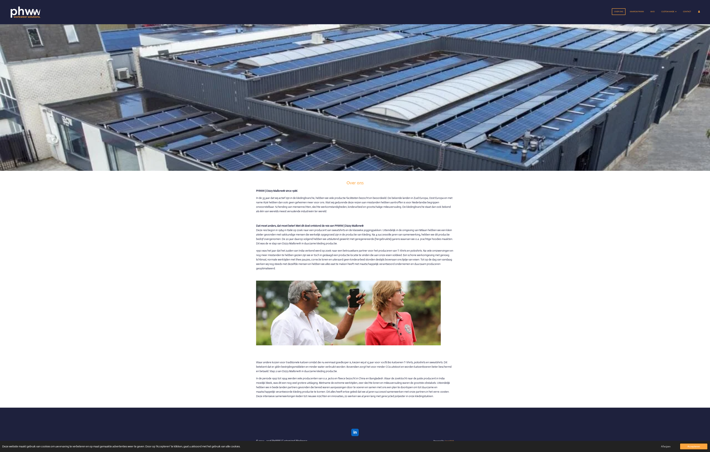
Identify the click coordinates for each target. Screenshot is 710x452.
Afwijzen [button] (666, 446)
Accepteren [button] (693, 446)
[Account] (699, 11)
